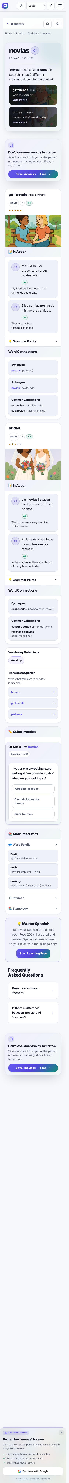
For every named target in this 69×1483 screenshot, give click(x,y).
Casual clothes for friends (26, 801)
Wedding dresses (26, 788)
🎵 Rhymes (16, 898)
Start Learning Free (33, 953)
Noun (13, 203)
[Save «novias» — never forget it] (47, 24)
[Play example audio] (15, 267)
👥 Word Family (19, 844)
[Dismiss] (61, 1432)
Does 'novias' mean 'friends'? (25, 990)
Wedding (16, 660)
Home (8, 33)
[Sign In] (51, 6)
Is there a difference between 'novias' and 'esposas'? (26, 1012)
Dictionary (33, 33)
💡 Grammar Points (22, 341)
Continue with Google (35, 1471)
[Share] (57, 24)
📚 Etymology (18, 908)
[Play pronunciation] (35, 50)
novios (15, 387)
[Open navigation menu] (60, 6)
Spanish (19, 33)
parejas (16, 370)
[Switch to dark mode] (21, 6)
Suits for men (23, 814)
